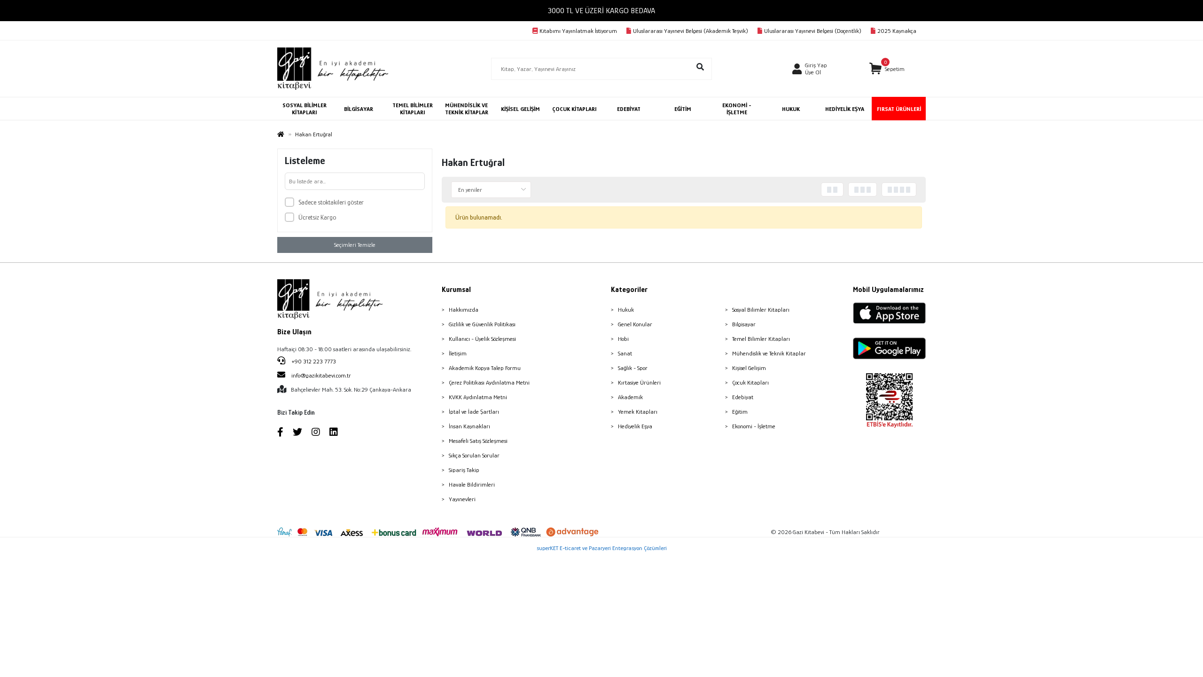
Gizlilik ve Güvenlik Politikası (482, 324)
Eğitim (740, 411)
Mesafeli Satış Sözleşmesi (478, 440)
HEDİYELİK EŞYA (844, 108)
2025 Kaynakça (896, 30)
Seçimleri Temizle (354, 244)
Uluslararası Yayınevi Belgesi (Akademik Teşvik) (690, 30)
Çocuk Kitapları (750, 382)
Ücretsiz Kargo (317, 217)
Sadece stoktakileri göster (331, 202)
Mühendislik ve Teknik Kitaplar (769, 353)
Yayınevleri (462, 499)
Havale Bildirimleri (472, 484)
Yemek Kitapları (637, 411)
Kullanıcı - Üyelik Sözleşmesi (482, 338)
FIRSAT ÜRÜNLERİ (899, 108)
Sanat (625, 353)
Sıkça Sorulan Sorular (474, 455)
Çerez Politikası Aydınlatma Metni (489, 382)
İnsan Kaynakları (469, 426)
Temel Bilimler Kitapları (761, 338)
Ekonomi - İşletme (753, 426)
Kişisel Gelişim (749, 367)
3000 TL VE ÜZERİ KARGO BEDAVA (601, 10)
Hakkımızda (463, 309)
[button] (887, 69)
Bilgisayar (744, 324)
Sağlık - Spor (633, 367)
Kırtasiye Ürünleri (639, 382)
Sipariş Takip (464, 469)
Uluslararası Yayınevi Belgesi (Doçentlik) (812, 30)
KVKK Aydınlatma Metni (478, 397)
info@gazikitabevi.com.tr (321, 375)
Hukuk (626, 309)
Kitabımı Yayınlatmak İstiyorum (578, 30)
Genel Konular (635, 324)
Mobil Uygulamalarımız (888, 289)
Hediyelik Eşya (635, 426)
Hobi (623, 338)
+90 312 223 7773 (313, 361)
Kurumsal (456, 289)
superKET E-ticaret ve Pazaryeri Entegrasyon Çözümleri (602, 547)
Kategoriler (629, 289)
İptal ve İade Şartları (474, 411)
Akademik (630, 397)
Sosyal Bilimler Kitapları (760, 309)
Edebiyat (742, 397)
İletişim (458, 353)
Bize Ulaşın (294, 332)
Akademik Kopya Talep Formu (485, 367)
